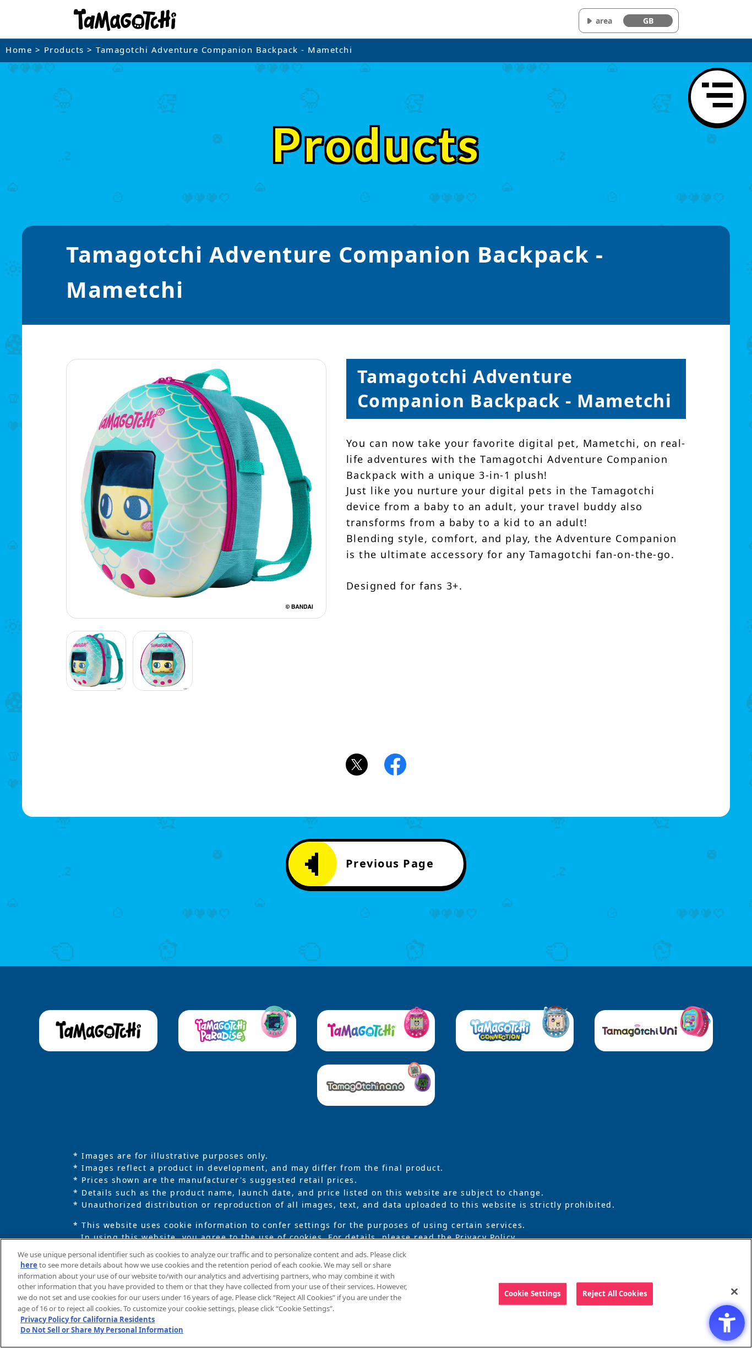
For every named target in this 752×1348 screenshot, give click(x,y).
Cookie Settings (532, 1293)
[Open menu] (717, 97)
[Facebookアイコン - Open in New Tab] (395, 763)
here (28, 1265)
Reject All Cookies (614, 1293)
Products (64, 49)
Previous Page (390, 863)
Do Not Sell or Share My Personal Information (101, 1329)
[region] (376, 1293)
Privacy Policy (485, 1237)
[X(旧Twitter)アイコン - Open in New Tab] (357, 763)
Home (19, 49)
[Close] (734, 1292)
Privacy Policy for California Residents (87, 1319)
